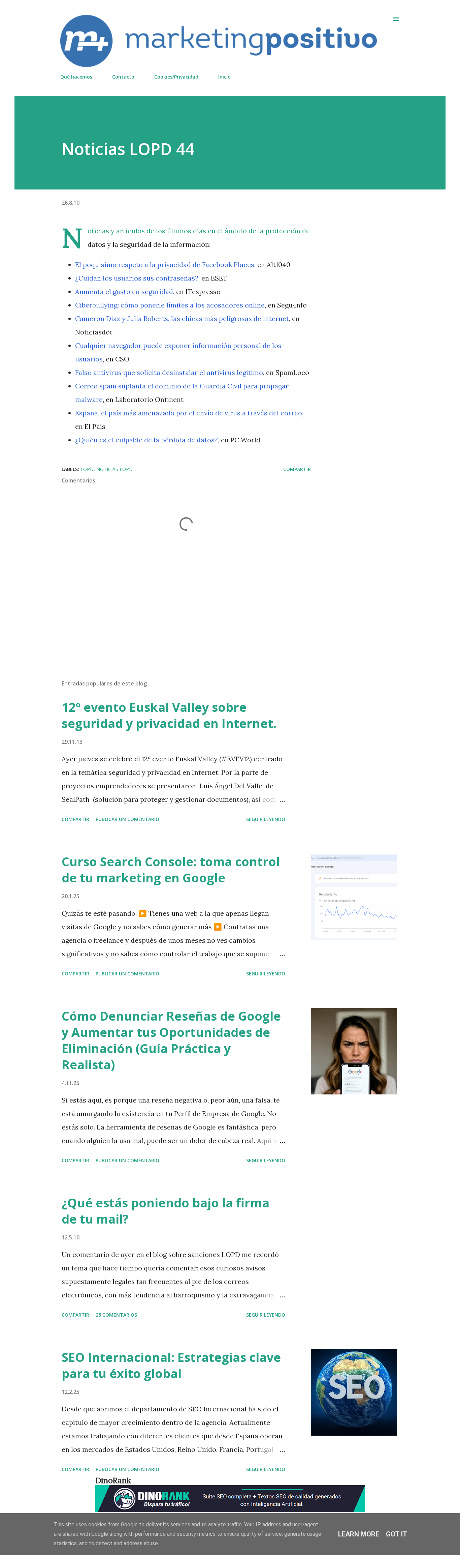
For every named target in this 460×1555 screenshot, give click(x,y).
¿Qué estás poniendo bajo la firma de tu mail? (165, 1211)
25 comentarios (116, 1315)
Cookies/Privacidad (176, 77)
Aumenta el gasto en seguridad (124, 291)
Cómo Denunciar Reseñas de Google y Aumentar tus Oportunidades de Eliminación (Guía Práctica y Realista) (171, 1040)
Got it (396, 1534)
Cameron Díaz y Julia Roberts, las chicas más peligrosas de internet (182, 318)
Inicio (224, 77)
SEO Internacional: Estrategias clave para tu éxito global (171, 1365)
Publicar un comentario (127, 819)
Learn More (358, 1534)
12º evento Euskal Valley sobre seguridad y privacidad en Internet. (169, 715)
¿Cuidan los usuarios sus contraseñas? (136, 278)
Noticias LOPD (114, 469)
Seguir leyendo (265, 819)
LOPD (87, 469)
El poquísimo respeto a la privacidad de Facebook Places (164, 264)
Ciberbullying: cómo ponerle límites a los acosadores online (170, 305)
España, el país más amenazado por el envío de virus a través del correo (188, 413)
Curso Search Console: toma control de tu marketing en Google (171, 869)
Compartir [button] (297, 469)
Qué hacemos (76, 77)
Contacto (123, 77)
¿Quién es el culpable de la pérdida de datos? (146, 440)
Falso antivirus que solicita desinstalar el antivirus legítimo (169, 372)
